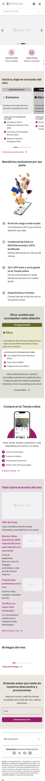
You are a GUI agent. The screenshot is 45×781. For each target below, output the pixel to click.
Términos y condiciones (31, 769)
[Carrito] (39, 3)
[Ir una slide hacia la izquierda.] (2, 30)
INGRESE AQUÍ (24, 773)
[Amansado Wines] (14, 656)
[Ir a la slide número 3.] (23, 43)
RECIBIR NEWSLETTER (22, 720)
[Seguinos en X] (19, 753)
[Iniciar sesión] (34, 3)
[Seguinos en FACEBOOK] (14, 753)
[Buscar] (3, 3)
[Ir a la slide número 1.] (17, 43)
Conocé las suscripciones (13, 152)
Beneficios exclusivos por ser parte (22, 163)
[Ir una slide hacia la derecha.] (41, 30)
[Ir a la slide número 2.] (19, 43)
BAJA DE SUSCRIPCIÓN (25, 775)
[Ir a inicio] (15, 3)
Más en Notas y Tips (10, 631)
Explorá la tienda (9, 471)
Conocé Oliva (20, 390)
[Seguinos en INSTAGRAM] (30, 753)
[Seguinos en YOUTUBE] (24, 753)
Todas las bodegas (10, 667)
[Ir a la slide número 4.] (26, 43)
